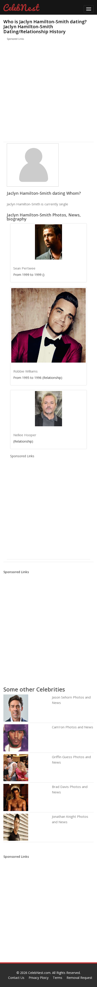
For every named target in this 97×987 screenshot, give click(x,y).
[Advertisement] (43, 92)
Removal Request (79, 977)
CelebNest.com (39, 973)
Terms (57, 977)
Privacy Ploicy (38, 977)
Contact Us (16, 977)
